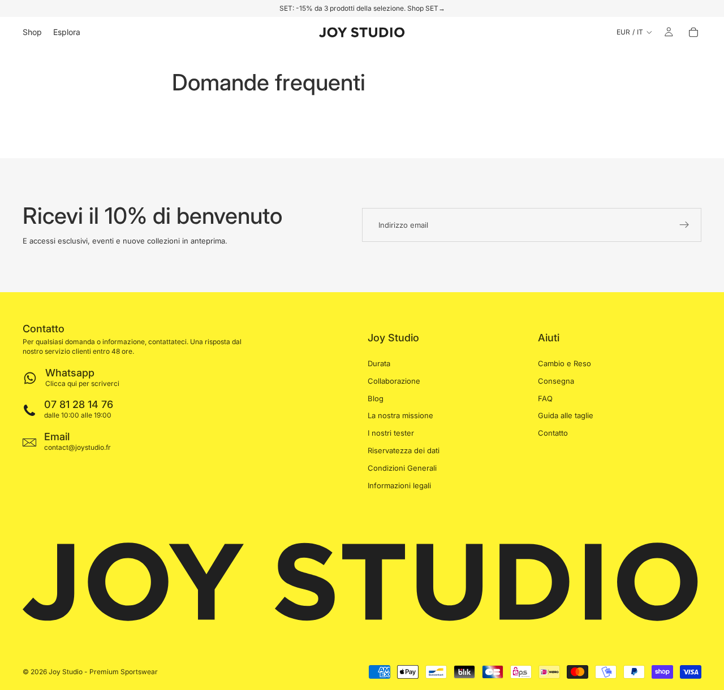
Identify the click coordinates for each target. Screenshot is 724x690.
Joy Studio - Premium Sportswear (103, 671)
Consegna (556, 380)
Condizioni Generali (402, 467)
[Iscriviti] (684, 225)
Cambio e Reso (564, 363)
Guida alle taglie (565, 415)
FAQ (545, 397)
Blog (375, 397)
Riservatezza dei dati (403, 450)
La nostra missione (400, 415)
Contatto (553, 432)
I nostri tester (391, 432)
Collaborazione (394, 380)
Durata (379, 363)
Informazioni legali (399, 484)
